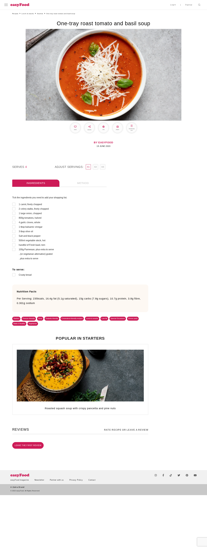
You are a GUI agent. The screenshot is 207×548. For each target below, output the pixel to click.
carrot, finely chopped (30, 204)
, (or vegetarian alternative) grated (36, 254)
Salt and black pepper (30, 236)
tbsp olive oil (26, 231)
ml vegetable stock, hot (32, 240)
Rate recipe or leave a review (126, 430)
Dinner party (133, 318)
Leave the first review (28, 445)
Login (173, 5)
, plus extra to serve (28, 258)
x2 (95, 167)
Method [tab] (83, 183)
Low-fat (104, 318)
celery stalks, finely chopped (34, 209)
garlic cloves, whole (29, 222)
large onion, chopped (30, 213)
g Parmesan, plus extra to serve (36, 249)
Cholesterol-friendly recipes (72, 318)
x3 (102, 167)
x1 (88, 167)
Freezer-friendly (29, 318)
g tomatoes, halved (30, 218)
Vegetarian (33, 324)
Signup (188, 5)
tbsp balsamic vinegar (30, 227)
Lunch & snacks (92, 318)
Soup (40, 318)
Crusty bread (25, 275)
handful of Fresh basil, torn (32, 245)
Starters (16, 318)
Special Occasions (118, 318)
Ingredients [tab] (35, 183)
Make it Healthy (19, 324)
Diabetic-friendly (52, 318)
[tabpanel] (80, 237)
